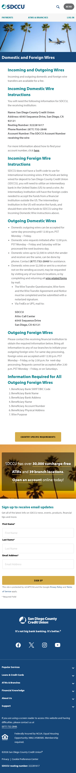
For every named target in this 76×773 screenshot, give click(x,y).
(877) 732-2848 (9, 726)
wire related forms (56, 278)
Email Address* (10, 555)
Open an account (27, 479)
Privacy (5, 759)
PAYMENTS (7, 17)
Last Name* (8, 539)
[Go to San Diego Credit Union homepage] (38, 619)
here (36, 150)
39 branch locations (46, 471)
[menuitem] (38, 667)
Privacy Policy (56, 587)
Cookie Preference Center (25, 759)
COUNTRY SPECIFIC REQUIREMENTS (38, 436)
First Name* (8, 524)
